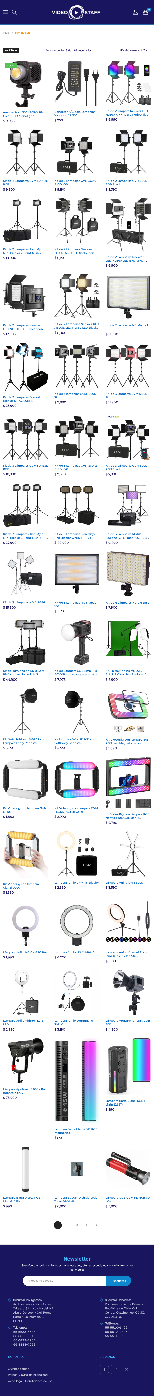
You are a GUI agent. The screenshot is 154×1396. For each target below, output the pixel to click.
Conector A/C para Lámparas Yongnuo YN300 (74, 113)
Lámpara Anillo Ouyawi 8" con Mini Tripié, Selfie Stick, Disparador (127, 956)
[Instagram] (115, 1369)
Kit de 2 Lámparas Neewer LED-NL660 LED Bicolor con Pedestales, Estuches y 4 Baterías (23, 330)
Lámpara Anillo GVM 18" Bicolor (76, 882)
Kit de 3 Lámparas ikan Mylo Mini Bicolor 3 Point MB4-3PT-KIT (24, 537)
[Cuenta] (135, 12)
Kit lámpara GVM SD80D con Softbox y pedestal (75, 741)
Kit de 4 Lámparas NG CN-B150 (127, 602)
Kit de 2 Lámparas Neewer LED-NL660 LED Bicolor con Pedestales (74, 252)
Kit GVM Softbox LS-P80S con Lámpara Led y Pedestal (24, 741)
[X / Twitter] (126, 1369)
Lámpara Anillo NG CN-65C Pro (25, 952)
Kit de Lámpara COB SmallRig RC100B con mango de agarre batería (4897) (75, 674)
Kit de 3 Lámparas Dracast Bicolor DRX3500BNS (21, 399)
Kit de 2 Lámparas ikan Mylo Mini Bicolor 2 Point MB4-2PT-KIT (24, 252)
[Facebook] (104, 1369)
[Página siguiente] (96, 1225)
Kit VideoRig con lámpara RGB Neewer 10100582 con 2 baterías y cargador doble (128, 817)
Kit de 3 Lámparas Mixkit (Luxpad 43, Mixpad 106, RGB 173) (126, 537)
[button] (14, 12)
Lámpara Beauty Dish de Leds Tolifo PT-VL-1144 (75, 1199)
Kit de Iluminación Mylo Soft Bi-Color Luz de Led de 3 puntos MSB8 (23, 674)
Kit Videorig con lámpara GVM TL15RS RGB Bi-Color (76, 810)
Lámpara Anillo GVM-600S (124, 882)
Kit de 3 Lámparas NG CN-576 (24, 602)
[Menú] (5, 12)
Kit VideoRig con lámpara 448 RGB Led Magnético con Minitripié (127, 743)
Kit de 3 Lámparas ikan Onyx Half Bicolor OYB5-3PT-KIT (74, 535)
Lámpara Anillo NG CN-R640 (74, 952)
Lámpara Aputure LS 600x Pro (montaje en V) (24, 1091)
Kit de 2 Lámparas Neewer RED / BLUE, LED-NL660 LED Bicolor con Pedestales (76, 327)
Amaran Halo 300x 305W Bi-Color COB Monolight (23, 114)
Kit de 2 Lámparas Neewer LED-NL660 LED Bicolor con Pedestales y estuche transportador (126, 262)
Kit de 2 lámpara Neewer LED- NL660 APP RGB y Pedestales (127, 112)
